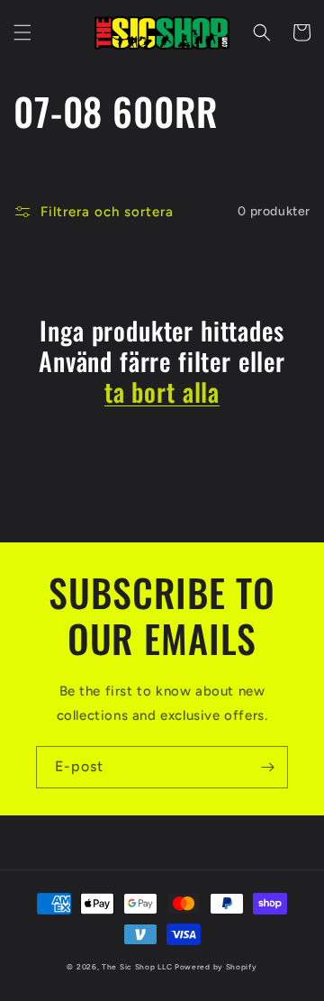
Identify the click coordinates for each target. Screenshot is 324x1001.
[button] (22, 32)
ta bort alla (162, 392)
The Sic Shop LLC (137, 966)
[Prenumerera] (267, 767)
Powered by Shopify (216, 966)
